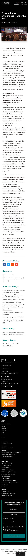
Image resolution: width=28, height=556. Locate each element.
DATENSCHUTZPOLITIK (14, 551)
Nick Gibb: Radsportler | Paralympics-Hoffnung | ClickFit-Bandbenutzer (14, 331)
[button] (2, 386)
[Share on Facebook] (4, 264)
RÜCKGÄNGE (5, 551)
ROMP (9, 123)
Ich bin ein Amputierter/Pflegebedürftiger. (10, 529)
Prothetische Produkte (9, 22)
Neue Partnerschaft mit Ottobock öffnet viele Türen (13, 343)
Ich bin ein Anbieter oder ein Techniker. (14, 527)
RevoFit (21, 75)
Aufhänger (20, 278)
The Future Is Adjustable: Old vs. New (13, 299)
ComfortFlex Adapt (17, 71)
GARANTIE (24, 549)
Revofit (6, 281)
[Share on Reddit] (12, 264)
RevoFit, (5, 62)
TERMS (19, 549)
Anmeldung (16, 4)
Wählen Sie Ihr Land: (8, 518)
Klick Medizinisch (8, 275)
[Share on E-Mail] (16, 264)
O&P (9, 89)
